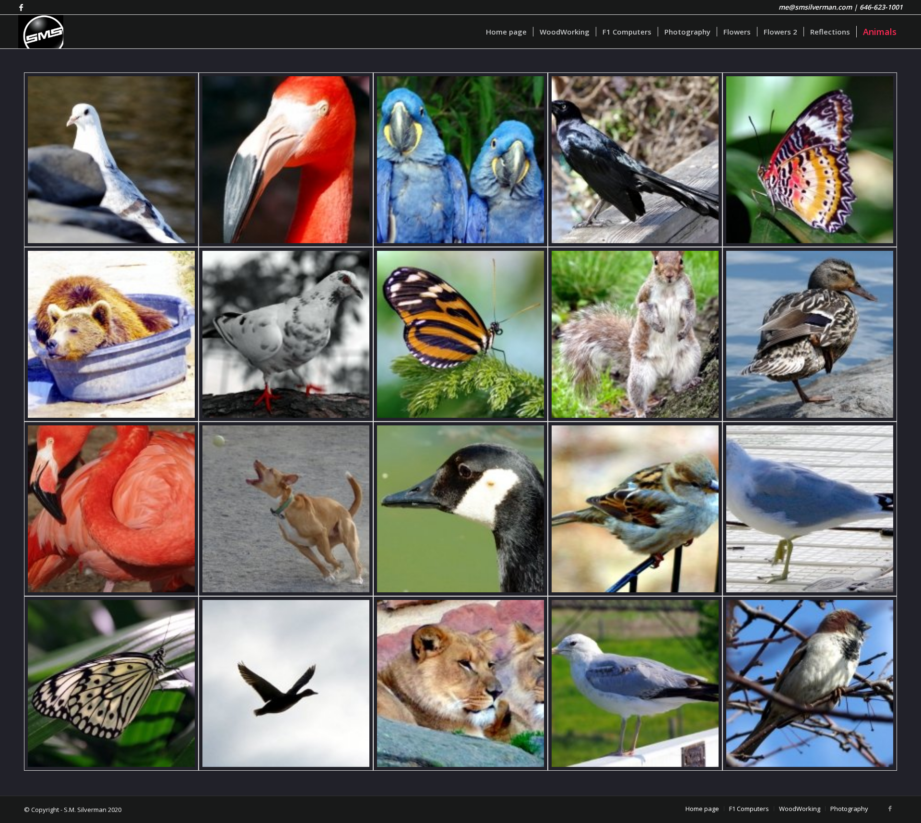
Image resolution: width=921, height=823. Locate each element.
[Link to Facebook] (21, 7)
